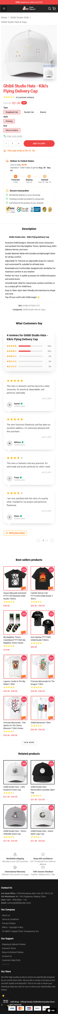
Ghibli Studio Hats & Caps (14, 22)
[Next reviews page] (52, 540)
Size (5, 126)
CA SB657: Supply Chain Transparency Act (20, 931)
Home (4, 17)
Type (5, 107)
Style (5, 117)
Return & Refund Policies (12, 952)
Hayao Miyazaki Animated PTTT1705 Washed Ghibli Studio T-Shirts (14, 596)
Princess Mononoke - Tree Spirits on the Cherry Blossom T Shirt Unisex (14, 725)
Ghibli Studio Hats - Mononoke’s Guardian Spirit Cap (43, 790)
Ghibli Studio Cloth (19, 17)
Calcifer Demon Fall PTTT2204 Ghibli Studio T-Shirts (42, 596)
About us (6, 915)
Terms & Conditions (10, 919)
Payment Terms (9, 948)
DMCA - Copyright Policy (12, 927)
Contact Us (7, 956)
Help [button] (53, 1010)
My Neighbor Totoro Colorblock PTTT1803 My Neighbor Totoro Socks (14, 640)
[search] (49, 8)
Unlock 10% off (5, 1001)
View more (29, 742)
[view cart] (54, 8)
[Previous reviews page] (38, 540)
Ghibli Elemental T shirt (41, 722)
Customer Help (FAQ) (11, 960)
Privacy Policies (8, 923)
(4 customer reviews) (25, 97)
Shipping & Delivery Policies (13, 944)
